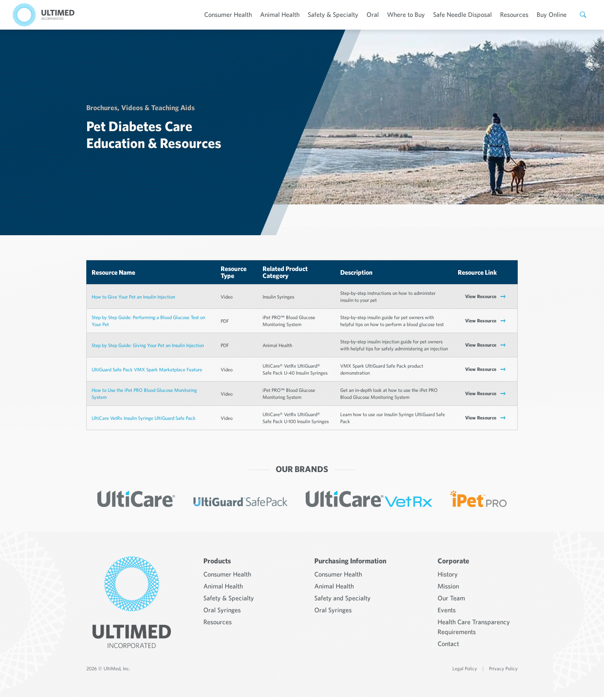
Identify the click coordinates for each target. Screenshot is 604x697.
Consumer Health (228, 14)
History (448, 574)
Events (447, 610)
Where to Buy (406, 14)
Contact (448, 643)
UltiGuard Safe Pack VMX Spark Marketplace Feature (147, 369)
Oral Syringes (222, 610)
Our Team (451, 598)
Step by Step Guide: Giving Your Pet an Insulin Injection (148, 345)
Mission (448, 586)
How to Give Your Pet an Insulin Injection (133, 296)
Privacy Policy (503, 668)
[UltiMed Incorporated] (43, 14)
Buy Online (552, 14)
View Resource (480, 296)
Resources (514, 14)
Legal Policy (464, 668)
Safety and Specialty (342, 598)
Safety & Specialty (333, 14)
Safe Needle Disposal (462, 14)
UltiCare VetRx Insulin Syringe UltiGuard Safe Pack (144, 418)
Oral (373, 14)
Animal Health (280, 14)
